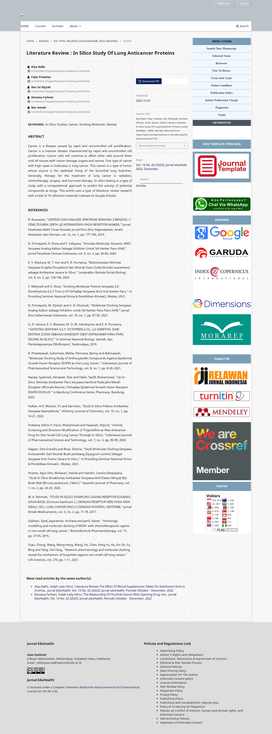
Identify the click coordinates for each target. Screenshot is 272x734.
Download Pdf (150, 81)
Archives (57, 26)
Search (244, 26)
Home (30, 41)
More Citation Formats (152, 145)
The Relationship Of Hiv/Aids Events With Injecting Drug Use (125, 594)
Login (244, 3)
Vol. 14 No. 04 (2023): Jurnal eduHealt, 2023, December (86, 41)
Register (224, 3)
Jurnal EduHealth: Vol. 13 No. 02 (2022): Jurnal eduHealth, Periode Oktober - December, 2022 (110, 590)
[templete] (222, 177)
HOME (25, 26)
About (74, 26)
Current (40, 26)
